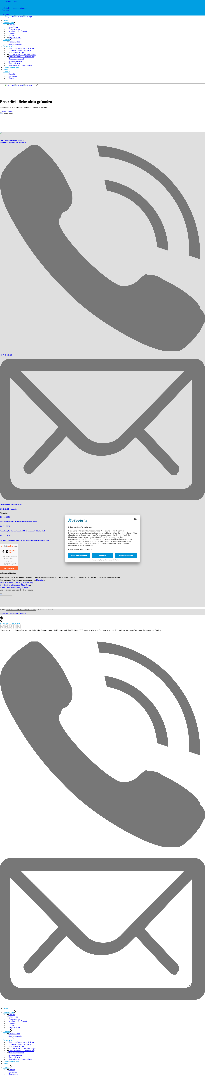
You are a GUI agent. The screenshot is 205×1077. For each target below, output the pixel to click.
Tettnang (18, 582)
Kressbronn (5, 587)
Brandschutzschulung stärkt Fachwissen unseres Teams (18, 521)
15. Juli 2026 (5, 517)
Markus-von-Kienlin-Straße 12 (12, 140)
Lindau (25, 587)
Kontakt (23, 614)
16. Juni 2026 (5, 536)
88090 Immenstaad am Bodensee (13, 142)
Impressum (4, 614)
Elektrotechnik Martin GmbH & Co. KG (21, 610)
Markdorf (40, 580)
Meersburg (25, 585)
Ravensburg (28, 582)
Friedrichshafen (6, 582)
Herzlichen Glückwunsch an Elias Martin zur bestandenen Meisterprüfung (24, 540)
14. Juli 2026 (5, 526)
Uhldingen (15, 585)
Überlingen (5, 585)
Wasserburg (16, 587)
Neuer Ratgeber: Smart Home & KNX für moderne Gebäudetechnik (22, 531)
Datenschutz (14, 614)
